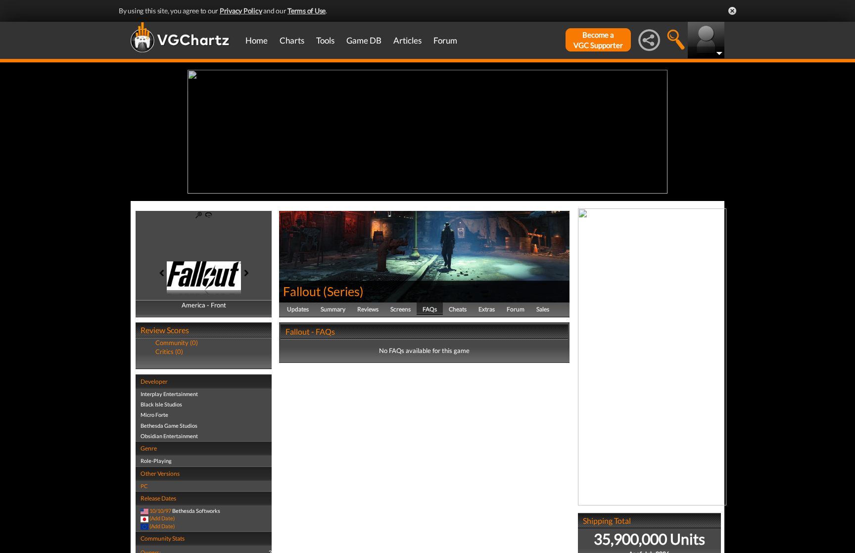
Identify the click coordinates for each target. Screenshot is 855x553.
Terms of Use (306, 10)
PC (144, 486)
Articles (407, 40)
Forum (445, 40)
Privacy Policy (241, 10)
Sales (542, 309)
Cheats (458, 309)
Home (256, 40)
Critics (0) (169, 351)
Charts (292, 40)
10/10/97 (160, 510)
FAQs (430, 309)
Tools (325, 40)
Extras (486, 309)
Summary (333, 309)
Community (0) (176, 343)
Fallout (302, 291)
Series (343, 291)
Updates (298, 309)
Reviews (368, 309)
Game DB (363, 40)
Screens (400, 309)
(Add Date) (162, 518)
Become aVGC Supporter (598, 40)
